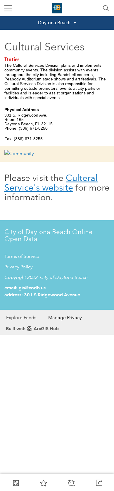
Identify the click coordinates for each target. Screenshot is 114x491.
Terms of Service (21, 256)
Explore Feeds (21, 317)
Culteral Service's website (51, 183)
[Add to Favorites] (43, 482)
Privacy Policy (18, 267)
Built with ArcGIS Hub (32, 328)
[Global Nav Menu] (8, 8)
